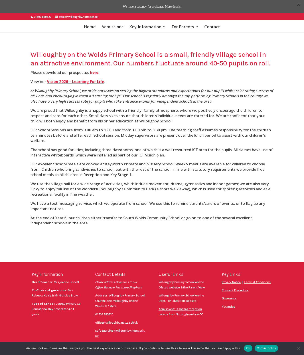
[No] (298, 348)
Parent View (196, 287)
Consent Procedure (235, 290)
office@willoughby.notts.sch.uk (116, 323)
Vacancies (228, 306)
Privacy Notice (231, 282)
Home (90, 27)
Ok (248, 348)
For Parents (183, 27)
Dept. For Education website (178, 301)
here (94, 72)
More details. (173, 6)
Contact (212, 27)
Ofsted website (169, 287)
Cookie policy (266, 348)
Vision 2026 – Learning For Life (75, 81)
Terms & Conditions (257, 282)
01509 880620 (104, 314)
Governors (229, 298)
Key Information (145, 27)
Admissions (112, 27)
